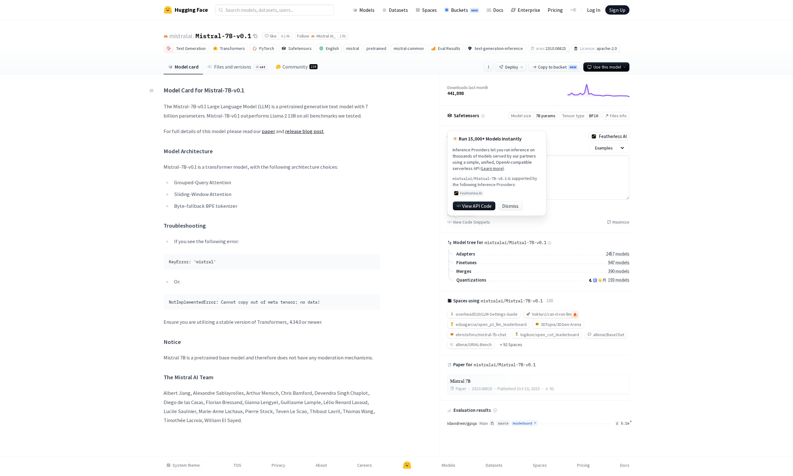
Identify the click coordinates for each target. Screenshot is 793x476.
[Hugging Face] (407, 465)
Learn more (492, 168)
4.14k (285, 36)
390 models (618, 271)
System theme (186, 465)
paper (268, 131)
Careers (364, 465)
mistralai (180, 36)
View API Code (477, 206)
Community (299, 67)
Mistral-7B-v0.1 (223, 36)
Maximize (620, 222)
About (321, 465)
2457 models (617, 254)
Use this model (607, 67)
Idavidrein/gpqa (462, 423)
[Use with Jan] (600, 280)
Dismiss (510, 206)
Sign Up (617, 10)
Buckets (464, 10)
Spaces (429, 10)
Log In (593, 10)
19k (343, 36)
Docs (498, 10)
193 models (618, 280)
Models (367, 10)
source (503, 423)
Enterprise (529, 10)
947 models (618, 262)
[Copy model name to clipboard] (255, 36)
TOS (237, 465)
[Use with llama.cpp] (590, 280)
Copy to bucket (557, 67)
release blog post (304, 131)
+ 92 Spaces (511, 344)
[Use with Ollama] (604, 280)
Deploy (511, 67)
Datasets (398, 10)
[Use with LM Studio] (595, 280)
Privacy (278, 465)
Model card (187, 67)
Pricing (555, 10)
